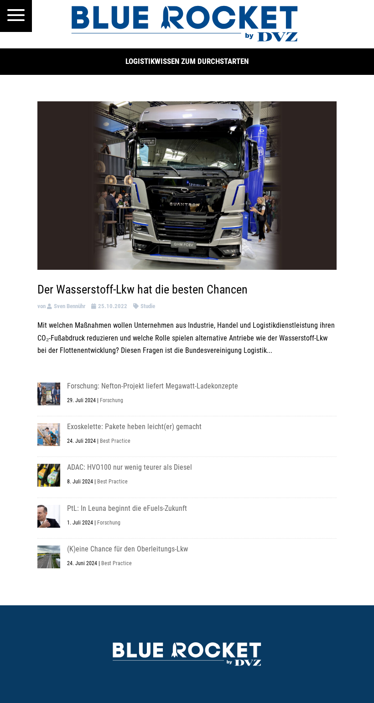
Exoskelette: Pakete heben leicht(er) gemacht (134, 426)
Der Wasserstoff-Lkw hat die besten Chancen (142, 289)
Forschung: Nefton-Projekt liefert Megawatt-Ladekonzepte (152, 386)
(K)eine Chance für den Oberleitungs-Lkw (127, 549)
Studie (147, 306)
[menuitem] (16, 16)
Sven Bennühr (69, 306)
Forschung (111, 400)
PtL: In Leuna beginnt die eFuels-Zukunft (127, 508)
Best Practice (115, 441)
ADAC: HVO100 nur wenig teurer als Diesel (129, 467)
